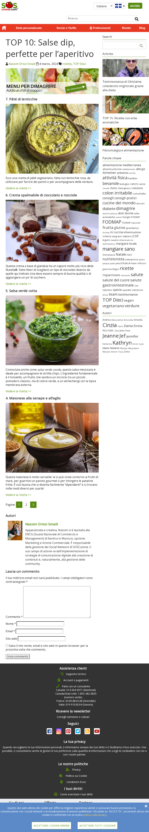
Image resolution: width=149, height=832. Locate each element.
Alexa (114, 319)
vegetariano (113, 305)
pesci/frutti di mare (126, 263)
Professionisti (101, 27)
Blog (142, 27)
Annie (120, 319)
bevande (110, 183)
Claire (120, 326)
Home (4, 28)
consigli (108, 198)
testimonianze (128, 294)
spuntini (126, 290)
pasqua (105, 263)
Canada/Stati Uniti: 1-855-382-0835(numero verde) (75, 695)
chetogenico (124, 188)
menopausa (108, 254)
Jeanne (110, 335)
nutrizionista (113, 258)
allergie (140, 169)
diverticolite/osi (109, 213)
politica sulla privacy (94, 815)
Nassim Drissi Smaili (22, 64)
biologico (125, 184)
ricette (67, 64)
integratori (117, 236)
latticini (127, 236)
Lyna (141, 344)
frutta (107, 227)
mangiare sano (118, 249)
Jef (122, 335)
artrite (132, 173)
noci (129, 254)
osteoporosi (131, 259)
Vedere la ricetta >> (18, 188)
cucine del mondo (119, 202)
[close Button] (146, 806)
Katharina (107, 343)
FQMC (111, 330)
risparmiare (111, 275)
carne (142, 184)
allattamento (129, 169)
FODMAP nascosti (131, 222)
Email (10, 631)
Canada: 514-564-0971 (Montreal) (76, 690)
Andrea (106, 319)
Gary (116, 330)
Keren (135, 344)
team (113, 294)
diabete (108, 208)
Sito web (11, 639)
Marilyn (124, 348)
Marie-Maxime (111, 348)
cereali (105, 188)
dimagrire (125, 208)
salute (137, 274)
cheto (113, 188)
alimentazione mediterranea (121, 165)
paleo (142, 259)
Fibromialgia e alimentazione (123, 150)
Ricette (126, 27)
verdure (132, 305)
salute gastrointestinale (122, 282)
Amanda (138, 319)
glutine (119, 227)
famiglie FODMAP (131, 217)
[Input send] (136, 19)
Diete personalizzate (29, 27)
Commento (14, 617)
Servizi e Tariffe (66, 27)
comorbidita (139, 193)
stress (105, 294)
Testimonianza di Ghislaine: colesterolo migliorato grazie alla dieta (123, 85)
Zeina (127, 351)
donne (129, 213)
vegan (129, 300)
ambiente (123, 173)
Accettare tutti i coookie (97, 825)
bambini (132, 178)
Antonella (128, 319)
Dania (128, 326)
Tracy (120, 351)
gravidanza (132, 228)
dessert (140, 203)
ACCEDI (135, 6)
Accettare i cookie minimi (51, 825)
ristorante (125, 275)
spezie (117, 290)
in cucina (116, 232)
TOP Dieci (79, 64)
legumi (106, 240)
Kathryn (122, 342)
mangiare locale (126, 244)
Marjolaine (133, 348)
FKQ (104, 330)
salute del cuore (116, 280)
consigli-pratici (125, 198)
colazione (137, 188)
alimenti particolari (112, 169)
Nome (11, 624)
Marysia (106, 351)
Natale (121, 254)
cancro (134, 184)
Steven (114, 351)
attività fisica (115, 178)
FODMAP (111, 222)
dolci (121, 213)
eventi (119, 217)
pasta (112, 263)
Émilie (138, 326)
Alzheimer (109, 173)
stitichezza (137, 289)
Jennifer (132, 336)
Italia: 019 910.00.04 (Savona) (76, 704)
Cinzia (109, 325)
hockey (105, 232)
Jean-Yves (125, 330)
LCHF (135, 236)
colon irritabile (117, 193)
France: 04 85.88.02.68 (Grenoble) (76, 701)
